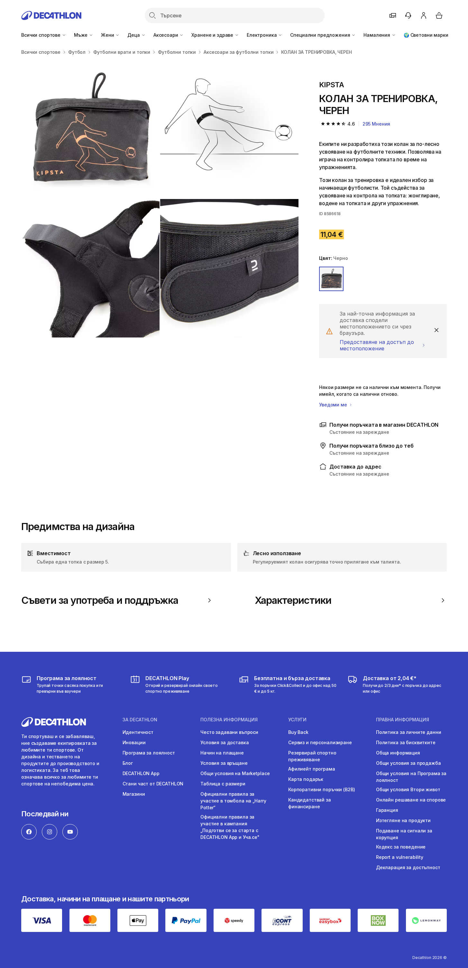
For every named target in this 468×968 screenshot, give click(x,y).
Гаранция (387, 810)
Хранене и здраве (212, 35)
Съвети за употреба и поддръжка (99, 600)
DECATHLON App (141, 773)
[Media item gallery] (159, 198)
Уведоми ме (333, 404)
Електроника (262, 35)
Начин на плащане (222, 752)
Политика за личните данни (408, 732)
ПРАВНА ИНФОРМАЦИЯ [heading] (402, 719)
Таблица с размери (222, 783)
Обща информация (398, 752)
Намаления (377, 35)
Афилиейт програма (311, 769)
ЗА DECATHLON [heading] (140, 719)
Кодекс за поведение (401, 846)
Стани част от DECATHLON (153, 783)
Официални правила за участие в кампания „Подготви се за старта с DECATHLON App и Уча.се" (230, 827)
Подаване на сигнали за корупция (404, 834)
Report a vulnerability (399, 857)
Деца (134, 35)
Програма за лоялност (149, 752)
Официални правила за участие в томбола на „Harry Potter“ (233, 800)
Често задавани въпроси (229, 732)
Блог (128, 763)
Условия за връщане (223, 763)
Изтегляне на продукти (403, 820)
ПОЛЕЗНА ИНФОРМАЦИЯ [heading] (229, 719)
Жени (108, 35)
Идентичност (138, 732)
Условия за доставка (224, 742)
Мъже (81, 35)
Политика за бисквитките (406, 742)
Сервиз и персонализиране (320, 742)
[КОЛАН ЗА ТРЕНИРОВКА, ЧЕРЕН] (90, 129)
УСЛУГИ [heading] (297, 719)
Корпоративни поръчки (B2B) (321, 789)
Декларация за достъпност (408, 867)
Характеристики (293, 600)
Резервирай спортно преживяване (312, 756)
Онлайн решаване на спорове (411, 799)
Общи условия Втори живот (408, 789)
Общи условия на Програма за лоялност (411, 777)
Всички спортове (41, 35)
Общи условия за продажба (408, 763)
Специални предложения (320, 35)
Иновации (134, 742)
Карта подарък (305, 779)
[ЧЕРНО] (331, 279)
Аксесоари (166, 35)
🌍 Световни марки (426, 35)
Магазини (134, 794)
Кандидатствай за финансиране (309, 803)
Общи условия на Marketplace (235, 773)
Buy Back (298, 732)
